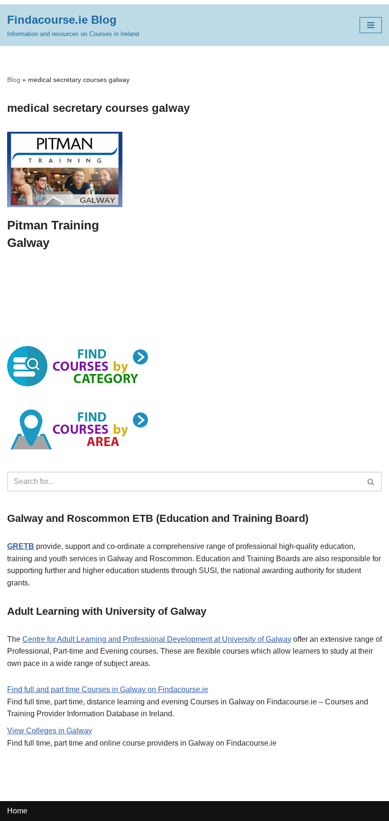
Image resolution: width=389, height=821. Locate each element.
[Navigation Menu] (371, 25)
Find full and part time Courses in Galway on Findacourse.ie (107, 689)
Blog (13, 79)
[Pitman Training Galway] (64, 170)
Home (17, 811)
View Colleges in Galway (49, 731)
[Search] (371, 482)
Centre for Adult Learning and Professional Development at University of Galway (156, 639)
